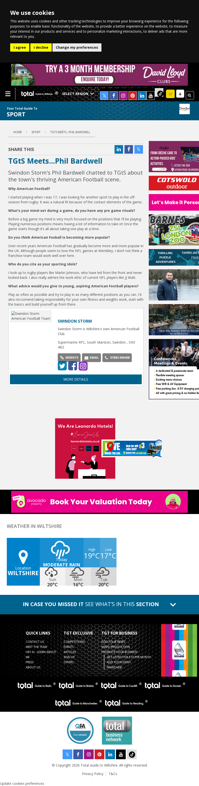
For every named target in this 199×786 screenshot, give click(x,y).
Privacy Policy (92, 773)
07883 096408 (120, 358)
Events (69, 647)
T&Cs (112, 773)
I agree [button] (20, 47)
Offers (69, 662)
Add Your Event (119, 662)
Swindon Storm (75, 321)
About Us (33, 667)
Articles (70, 652)
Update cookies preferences (22, 783)
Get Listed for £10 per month (129, 657)
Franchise (114, 667)
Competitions (74, 642)
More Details (75, 379)
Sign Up (69, 657)
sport (36, 132)
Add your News (113, 642)
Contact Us (35, 642)
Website (72, 358)
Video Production (115, 647)
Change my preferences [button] (77, 47)
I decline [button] (41, 47)
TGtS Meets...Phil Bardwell (70, 132)
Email (94, 358)
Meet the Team (36, 647)
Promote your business (119, 652)
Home (17, 132)
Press (29, 662)
